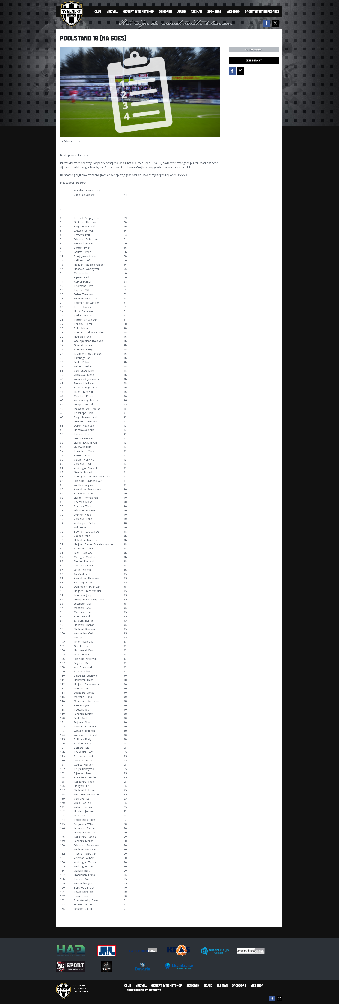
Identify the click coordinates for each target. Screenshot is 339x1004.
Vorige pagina (253, 49)
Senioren (165, 11)
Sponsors (214, 11)
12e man (196, 11)
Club (97, 11)
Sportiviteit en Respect (262, 11)
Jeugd (181, 11)
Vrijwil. (112, 11)
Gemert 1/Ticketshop (138, 11)
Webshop (233, 11)
